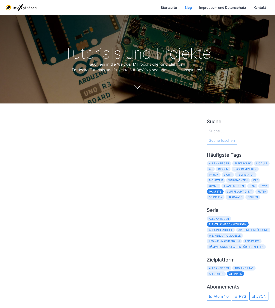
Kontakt (259, 8)
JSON (260, 296)
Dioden (223, 169)
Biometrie (216, 180)
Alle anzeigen (219, 163)
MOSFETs (215, 191)
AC (211, 169)
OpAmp (213, 185)
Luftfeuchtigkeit (239, 191)
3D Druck (215, 197)
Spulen (253, 197)
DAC (252, 185)
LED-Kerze (252, 241)
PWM (264, 185)
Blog (188, 8)
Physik (213, 174)
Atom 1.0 (221, 296)
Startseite (169, 8)
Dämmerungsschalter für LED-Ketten (236, 246)
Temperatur (245, 174)
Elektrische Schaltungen (227, 224)
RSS (242, 296)
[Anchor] (216, 53)
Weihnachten (238, 180)
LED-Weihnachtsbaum (224, 241)
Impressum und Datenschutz (222, 8)
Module (261, 163)
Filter (262, 191)
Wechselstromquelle (225, 235)
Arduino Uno (244, 268)
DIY (255, 180)
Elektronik (243, 163)
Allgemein (216, 273)
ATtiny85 (235, 273)
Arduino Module (221, 230)
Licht (228, 174)
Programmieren (245, 169)
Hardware (235, 197)
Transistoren (234, 185)
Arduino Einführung (253, 230)
